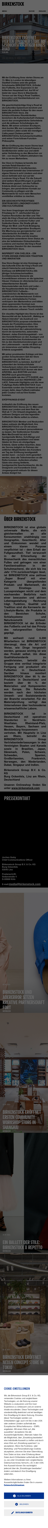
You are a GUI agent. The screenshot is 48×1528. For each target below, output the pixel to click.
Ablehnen (24, 1504)
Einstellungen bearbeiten (24, 1512)
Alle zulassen (24, 1496)
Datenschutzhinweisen (14, 1485)
